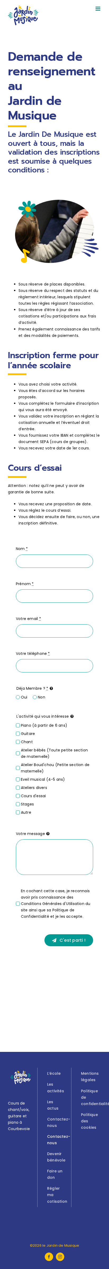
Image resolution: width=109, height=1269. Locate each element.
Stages (27, 804)
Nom (22, 548)
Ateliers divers (34, 787)
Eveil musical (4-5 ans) (43, 779)
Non (41, 697)
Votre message (30, 833)
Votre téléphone (33, 653)
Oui (24, 697)
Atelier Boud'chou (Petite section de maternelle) (55, 768)
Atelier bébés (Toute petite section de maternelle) (54, 753)
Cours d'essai (33, 796)
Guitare (28, 733)
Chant (27, 742)
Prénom (25, 583)
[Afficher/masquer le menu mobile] (98, 8)
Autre (26, 812)
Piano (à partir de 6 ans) (44, 725)
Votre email (28, 618)
